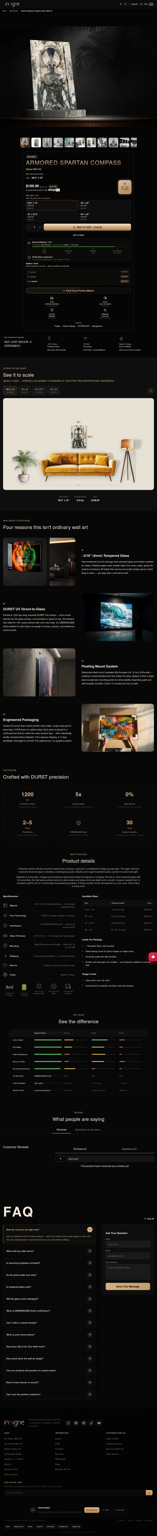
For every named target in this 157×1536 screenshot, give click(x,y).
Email (108, 1250)
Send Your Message (128, 1286)
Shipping (149, 1520)
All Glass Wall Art (13, 1438)
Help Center (112, 1454)
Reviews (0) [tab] (79, 1149)
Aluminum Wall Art (13, 1443)
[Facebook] (76, 1423)
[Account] (120, 4)
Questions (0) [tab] (129, 1149)
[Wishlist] (125, 4)
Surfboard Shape (13, 1454)
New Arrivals (10, 1474)
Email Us (93, 1510)
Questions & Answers (87, 1129)
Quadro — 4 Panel (13, 1459)
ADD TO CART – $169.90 (89, 227)
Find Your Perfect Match (80, 290)
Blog (57, 1464)
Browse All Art (62, 1469)
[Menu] (151, 4)
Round (7, 1464)
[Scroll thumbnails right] (134, 142)
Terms (130, 1520)
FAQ (57, 1443)
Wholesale (60, 1459)
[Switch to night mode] (151, 391)
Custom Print (11, 1469)
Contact (59, 1449)
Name (108, 1239)
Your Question (111, 1262)
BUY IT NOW (78, 235)
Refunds (138, 1520)
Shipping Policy (114, 1443)
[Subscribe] (149, 1492)
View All (150, 1218)
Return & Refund (114, 1449)
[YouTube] (99, 1423)
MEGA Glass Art (12, 1449)
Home (4, 11)
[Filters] (60, 1159)
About (58, 1438)
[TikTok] (91, 1423)
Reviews (62, 1129)
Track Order (112, 1438)
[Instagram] (68, 1423)
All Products (14, 11)
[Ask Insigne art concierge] (153, 956)
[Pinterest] (84, 1423)
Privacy (122, 1520)
